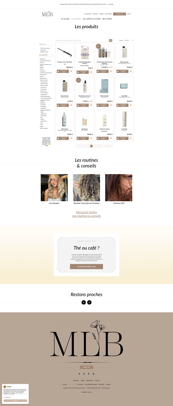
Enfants (41, 126)
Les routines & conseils (91, 19)
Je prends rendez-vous (86, 267)
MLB (41, 124)
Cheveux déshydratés (45, 96)
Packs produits (43, 74)
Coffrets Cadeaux (44, 128)
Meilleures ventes (44, 51)
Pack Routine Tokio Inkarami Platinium (104, 62)
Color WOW (43, 104)
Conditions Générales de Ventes (93, 388)
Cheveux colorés (44, 85)
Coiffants (42, 62)
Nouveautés (43, 50)
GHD (41, 117)
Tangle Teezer (44, 113)
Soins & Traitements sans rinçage (45, 65)
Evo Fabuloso (43, 115)
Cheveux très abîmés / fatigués (45, 100)
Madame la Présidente (45, 110)
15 (109, 146)
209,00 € (69, 67)
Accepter (15, 400)
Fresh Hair (124, 129)
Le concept (65, 19)
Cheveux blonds (44, 81)
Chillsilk (42, 119)
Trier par (121, 40)
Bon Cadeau (107, 19)
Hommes (42, 76)
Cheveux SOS (118, 203)
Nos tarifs (101, 384)
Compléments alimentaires (46, 72)
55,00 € (70, 134)
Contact (129, 13)
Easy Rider (124, 96)
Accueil (65, 384)
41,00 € (70, 101)
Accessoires (42, 71)
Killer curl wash (104, 96)
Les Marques (42, 102)
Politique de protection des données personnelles (74, 388)
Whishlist (76, 380)
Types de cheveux (44, 80)
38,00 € (110, 101)
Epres (42, 122)
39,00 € (129, 67)
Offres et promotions (45, 48)
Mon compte (89, 380)
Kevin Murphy (43, 106)
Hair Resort (84, 129)
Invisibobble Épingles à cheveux (84, 62)
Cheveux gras (43, 89)
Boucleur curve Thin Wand (65, 62)
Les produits (76, 19)
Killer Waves (64, 129)
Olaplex (42, 112)
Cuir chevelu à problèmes (46, 98)
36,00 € (129, 134)
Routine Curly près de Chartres (86, 203)
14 (106, 146)
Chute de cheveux (44, 92)
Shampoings (42, 58)
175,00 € (107, 67)
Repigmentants (43, 78)
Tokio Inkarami (44, 121)
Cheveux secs (44, 91)
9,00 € (90, 68)
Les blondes (54, 203)
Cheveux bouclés (44, 83)
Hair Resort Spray (104, 129)
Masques (42, 67)
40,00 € (129, 101)
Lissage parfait (44, 94)
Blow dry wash (124, 62)
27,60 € (88, 101)
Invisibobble (43, 108)
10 (101, 146)
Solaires (41, 69)
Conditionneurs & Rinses (45, 60)
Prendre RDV (119, 14)
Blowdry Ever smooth (84, 96)
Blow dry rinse (65, 96)
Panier (82, 380)
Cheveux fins (43, 87)
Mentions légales (106, 388)
